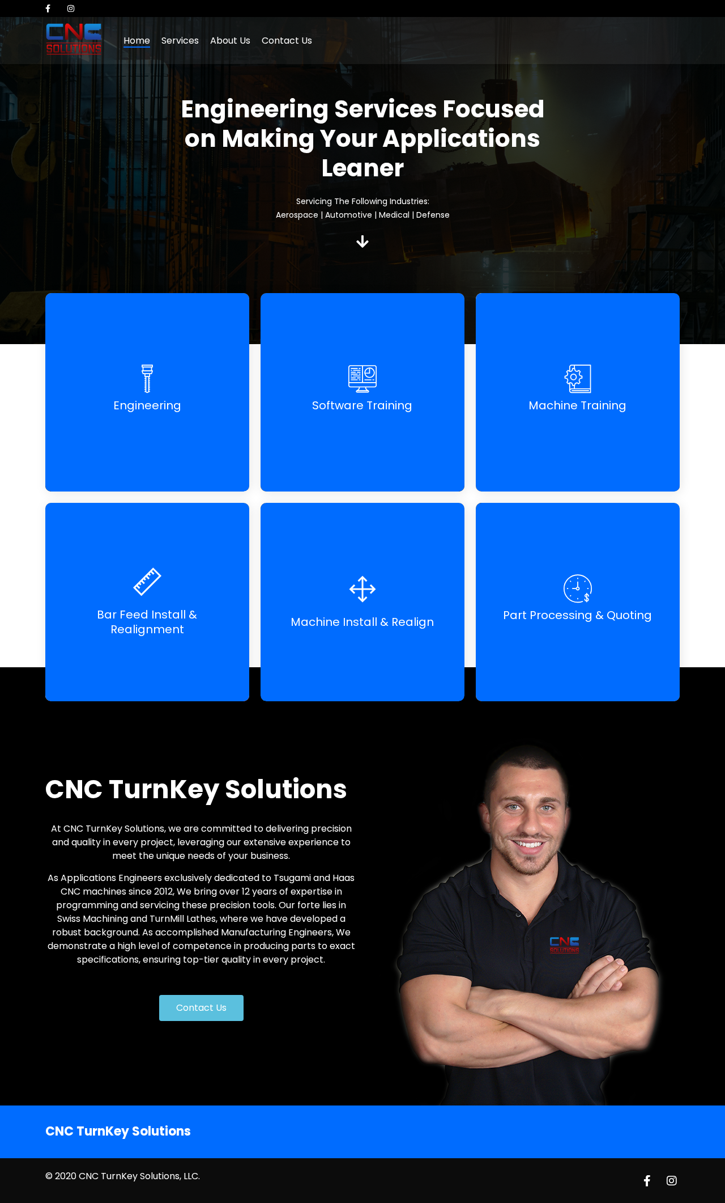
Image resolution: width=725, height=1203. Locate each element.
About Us (230, 40)
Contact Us (287, 40)
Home (136, 40)
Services (180, 40)
